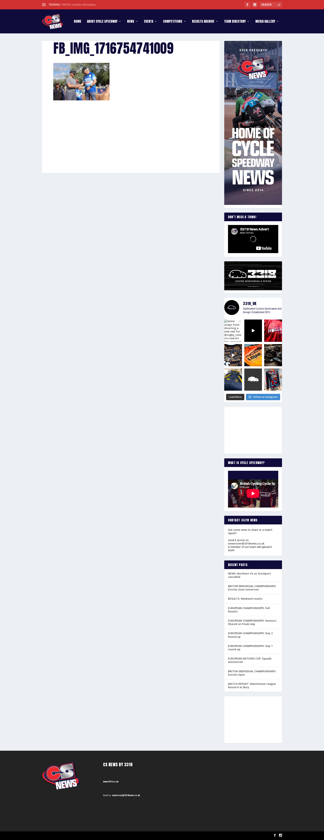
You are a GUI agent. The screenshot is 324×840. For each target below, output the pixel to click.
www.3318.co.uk (110, 781)
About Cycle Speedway (102, 22)
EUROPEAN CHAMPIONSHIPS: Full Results (249, 609)
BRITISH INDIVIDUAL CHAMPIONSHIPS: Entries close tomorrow (252, 587)
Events (148, 22)
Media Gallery (265, 22)
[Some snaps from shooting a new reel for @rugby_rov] (233, 331)
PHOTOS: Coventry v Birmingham (79, 4)
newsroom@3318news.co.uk (246, 543)
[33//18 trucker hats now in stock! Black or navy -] (273, 355)
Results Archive (203, 22)
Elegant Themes (61, 836)
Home (77, 22)
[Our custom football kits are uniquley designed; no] (253, 331)
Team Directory (235, 22)
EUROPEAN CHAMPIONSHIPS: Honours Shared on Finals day (252, 622)
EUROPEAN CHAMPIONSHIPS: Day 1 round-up (250, 647)
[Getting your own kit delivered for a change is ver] (273, 379)
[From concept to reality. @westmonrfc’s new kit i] (233, 355)
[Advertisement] (130, 128)
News (130, 22)
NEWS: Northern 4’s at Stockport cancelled (249, 575)
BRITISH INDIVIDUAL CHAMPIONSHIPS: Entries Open (252, 672)
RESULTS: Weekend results (245, 598)
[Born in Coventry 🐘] (253, 379)
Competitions (172, 22)
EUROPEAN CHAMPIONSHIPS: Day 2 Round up (250, 634)
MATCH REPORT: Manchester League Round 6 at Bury (252, 685)
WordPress (85, 836)
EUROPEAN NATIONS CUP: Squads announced (250, 660)
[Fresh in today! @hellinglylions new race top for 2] (273, 331)
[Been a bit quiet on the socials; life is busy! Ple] (233, 379)
